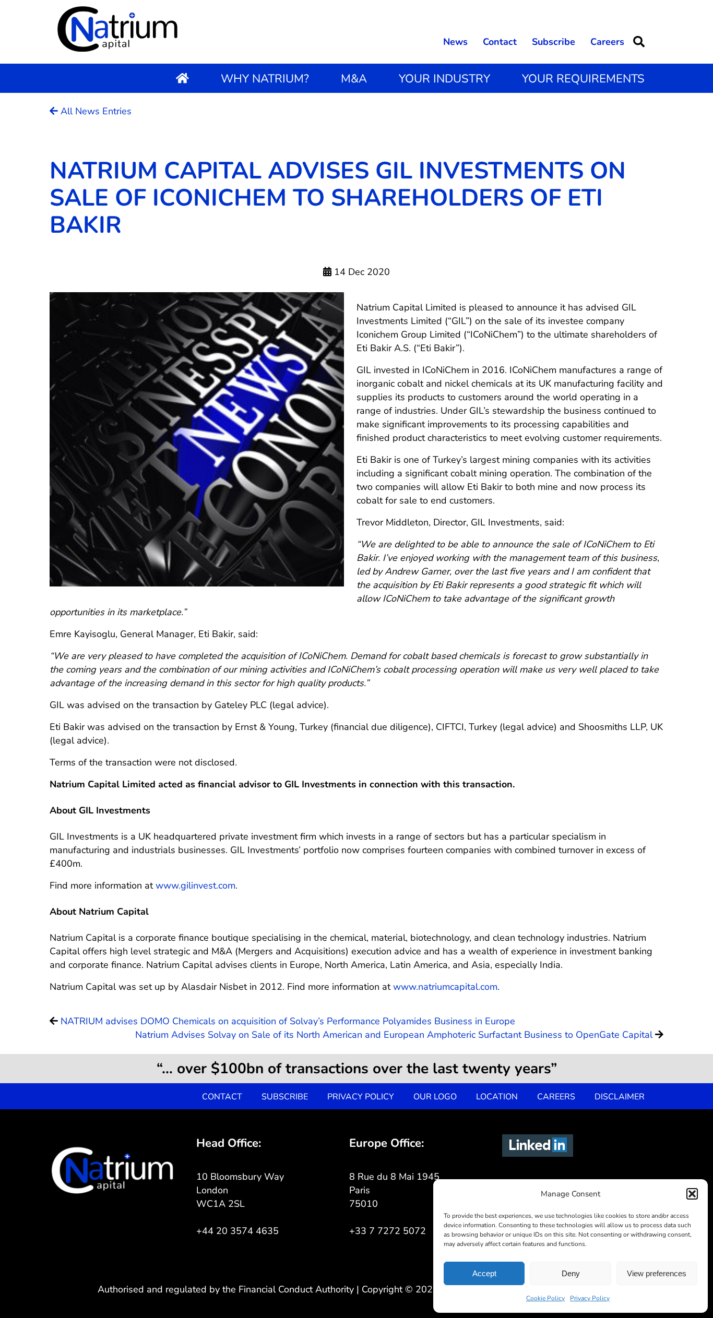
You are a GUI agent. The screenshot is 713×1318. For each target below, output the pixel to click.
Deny (571, 1273)
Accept (484, 1273)
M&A (354, 79)
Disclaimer (620, 1097)
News (455, 41)
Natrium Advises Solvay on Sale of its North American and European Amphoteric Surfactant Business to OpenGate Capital (393, 1034)
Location (497, 1097)
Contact (500, 41)
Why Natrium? (265, 79)
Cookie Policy (545, 1298)
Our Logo (435, 1097)
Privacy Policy (590, 1298)
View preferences (656, 1273)
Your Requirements (583, 79)
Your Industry (444, 79)
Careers (607, 41)
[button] (692, 1194)
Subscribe (553, 41)
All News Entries (95, 111)
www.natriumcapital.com (445, 986)
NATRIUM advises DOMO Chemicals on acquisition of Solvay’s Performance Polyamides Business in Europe (288, 1021)
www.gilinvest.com (195, 885)
